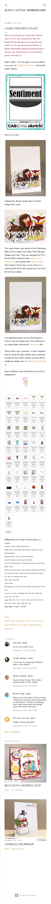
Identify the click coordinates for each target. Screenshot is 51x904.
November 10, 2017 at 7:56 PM (25, 686)
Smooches (34, 344)
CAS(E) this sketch (23, 621)
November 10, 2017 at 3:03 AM (25, 668)
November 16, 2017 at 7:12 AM (25, 726)
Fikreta (17, 643)
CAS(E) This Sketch (25, 65)
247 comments (17, 790)
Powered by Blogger (27, 895)
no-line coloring (37, 621)
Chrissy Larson (21, 718)
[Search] (44, 4)
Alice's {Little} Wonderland (25, 10)
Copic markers (37, 262)
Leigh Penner (20, 658)
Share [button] (7, 617)
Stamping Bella (35, 625)
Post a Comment (12, 732)
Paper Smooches (11, 625)
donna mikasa (20, 676)
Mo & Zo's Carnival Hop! (23, 785)
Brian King (18, 694)
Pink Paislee (23, 625)
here (12, 39)
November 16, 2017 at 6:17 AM (25, 710)
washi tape (9, 629)
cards (13, 621)
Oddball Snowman (19, 844)
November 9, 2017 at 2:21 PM (24, 650)
